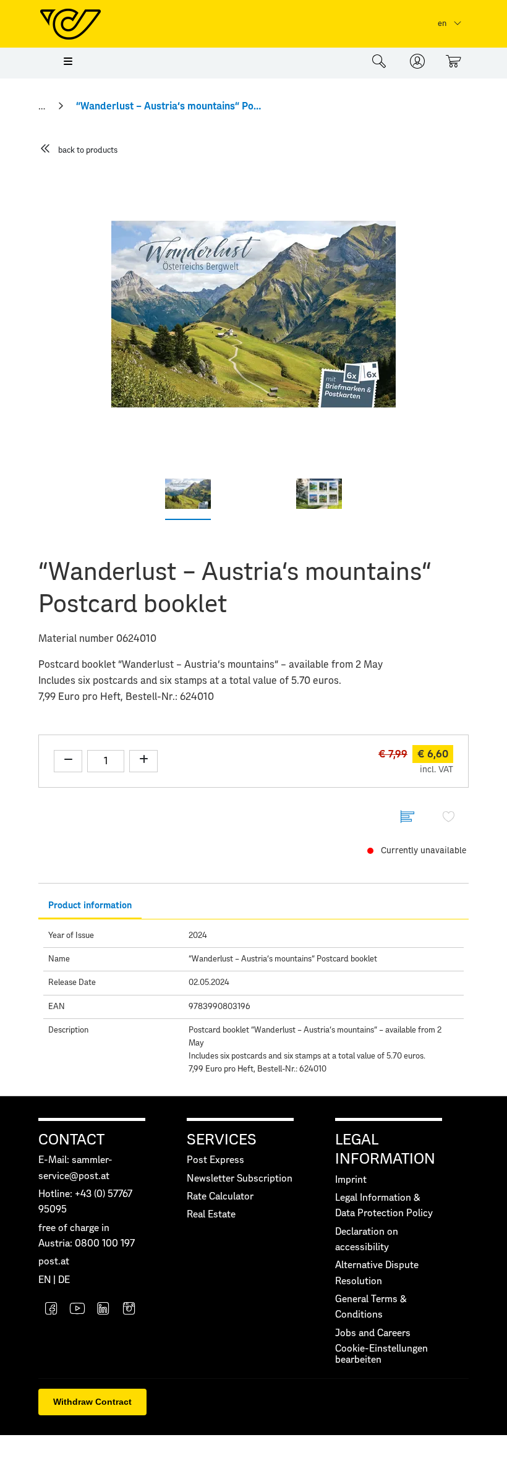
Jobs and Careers (373, 1333)
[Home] (43, 106)
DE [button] (64, 1280)
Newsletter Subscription (239, 1178)
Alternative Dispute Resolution (377, 1273)
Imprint (351, 1180)
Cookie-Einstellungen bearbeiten (381, 1354)
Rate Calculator (220, 1196)
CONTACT (71, 1140)
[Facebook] (51, 1310)
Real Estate (211, 1214)
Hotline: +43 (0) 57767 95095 (85, 1202)
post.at (53, 1261)
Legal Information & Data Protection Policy (384, 1205)
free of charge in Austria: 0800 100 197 (86, 1236)
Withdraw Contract (92, 1402)
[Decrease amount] (68, 761)
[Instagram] (129, 1310)
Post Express (215, 1160)
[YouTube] (77, 1310)
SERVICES (222, 1140)
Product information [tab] (90, 905)
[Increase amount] (143, 761)
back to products (87, 151)
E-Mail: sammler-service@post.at (75, 1168)
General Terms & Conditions (371, 1307)
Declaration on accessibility (366, 1239)
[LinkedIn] (103, 1310)
